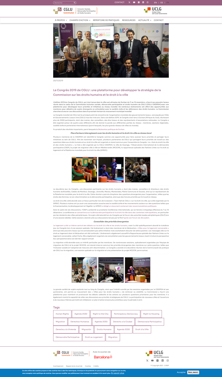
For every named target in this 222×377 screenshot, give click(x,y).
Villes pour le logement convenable (152, 228)
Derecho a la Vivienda (66, 329)
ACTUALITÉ (144, 20)
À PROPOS (60, 20)
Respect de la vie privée (74, 366)
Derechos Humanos (80, 321)
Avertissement (58, 366)
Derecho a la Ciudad (122, 321)
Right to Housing (151, 314)
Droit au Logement (94, 337)
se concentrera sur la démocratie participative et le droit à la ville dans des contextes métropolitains (116, 212)
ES (161, 2)
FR (167, 2)
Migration (60, 321)
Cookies (88, 366)
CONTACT (119, 2)
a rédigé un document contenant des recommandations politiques (129, 206)
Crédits (96, 366)
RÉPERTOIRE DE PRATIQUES (106, 20)
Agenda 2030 (80, 314)
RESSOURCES (128, 20)
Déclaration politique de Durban (111, 129)
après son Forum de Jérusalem (136, 218)
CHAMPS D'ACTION (79, 20)
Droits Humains (104, 329)
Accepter (181, 372)
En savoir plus (117, 373)
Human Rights (62, 314)
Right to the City (100, 314)
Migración (86, 329)
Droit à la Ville (142, 329)
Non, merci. (193, 372)
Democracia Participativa (150, 321)
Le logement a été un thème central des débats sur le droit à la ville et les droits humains (90, 225)
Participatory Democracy (126, 314)
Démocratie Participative (67, 337)
